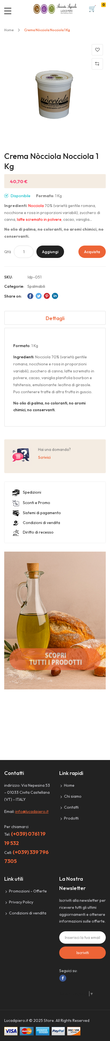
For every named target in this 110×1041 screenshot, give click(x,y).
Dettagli (55, 318)
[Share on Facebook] (30, 296)
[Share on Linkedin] (55, 296)
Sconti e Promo (36, 502)
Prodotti (71, 818)
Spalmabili (36, 286)
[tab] (55, 318)
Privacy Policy (21, 902)
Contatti (71, 807)
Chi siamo (73, 796)
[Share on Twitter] (39, 296)
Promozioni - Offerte (28, 891)
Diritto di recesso (38, 532)
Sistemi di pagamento (42, 512)
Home (9, 30)
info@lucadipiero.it (32, 811)
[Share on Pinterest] (47, 296)
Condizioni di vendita (41, 522)
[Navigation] (7, 11)
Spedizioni (32, 492)
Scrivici (44, 457)
